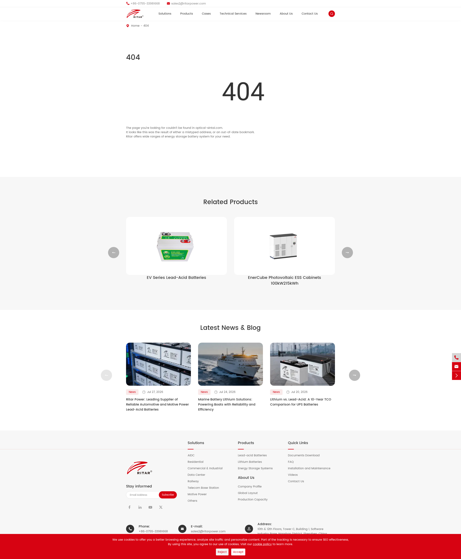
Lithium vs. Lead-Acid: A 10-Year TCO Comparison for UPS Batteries (300, 402)
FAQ (293, 462)
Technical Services (233, 13)
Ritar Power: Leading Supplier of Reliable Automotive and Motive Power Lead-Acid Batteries (157, 404)
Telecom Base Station (205, 487)
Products (186, 13)
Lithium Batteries (252, 462)
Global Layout (250, 493)
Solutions (164, 13)
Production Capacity (255, 499)
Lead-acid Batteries (254, 455)
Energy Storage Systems (257, 468)
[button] (113, 252)
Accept (238, 552)
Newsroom (263, 13)
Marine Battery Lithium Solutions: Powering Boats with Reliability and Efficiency (226, 404)
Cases (206, 13)
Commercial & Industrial (207, 468)
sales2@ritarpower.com (208, 531)
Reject (222, 552)
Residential (198, 462)
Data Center (199, 475)
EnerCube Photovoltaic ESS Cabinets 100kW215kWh (284, 280)
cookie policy (262, 544)
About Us (286, 13)
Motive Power (199, 494)
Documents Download (306, 455)
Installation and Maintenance (311, 468)
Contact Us (310, 13)
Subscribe (168, 495)
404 (146, 25)
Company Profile (252, 486)
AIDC (193, 455)
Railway (195, 481)
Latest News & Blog (230, 328)
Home (135, 25)
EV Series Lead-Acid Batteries (176, 278)
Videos (295, 475)
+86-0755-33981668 (153, 531)
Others (195, 500)
